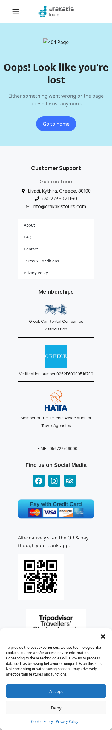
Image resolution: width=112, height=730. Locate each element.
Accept (56, 691)
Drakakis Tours (56, 181)
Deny (56, 708)
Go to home (56, 124)
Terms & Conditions (41, 260)
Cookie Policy (42, 721)
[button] (103, 636)
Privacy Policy (67, 721)
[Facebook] (39, 481)
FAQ (27, 237)
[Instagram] (54, 481)
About (29, 225)
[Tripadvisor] (70, 481)
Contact (31, 249)
